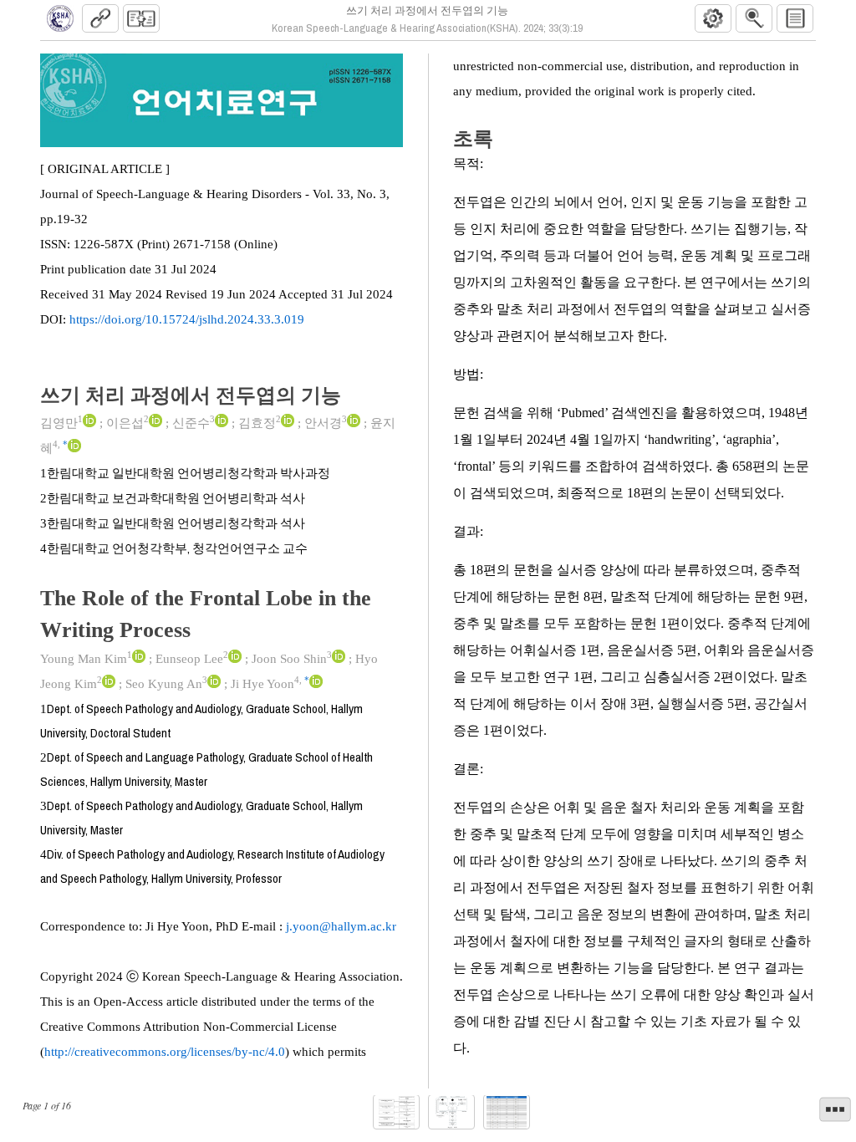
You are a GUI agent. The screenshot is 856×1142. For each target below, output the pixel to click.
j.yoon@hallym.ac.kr (341, 926)
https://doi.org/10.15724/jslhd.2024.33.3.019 (186, 319)
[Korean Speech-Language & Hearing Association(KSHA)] (60, 18)
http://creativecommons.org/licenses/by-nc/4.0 (164, 1051)
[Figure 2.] (451, 1112)
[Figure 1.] (396, 1112)
